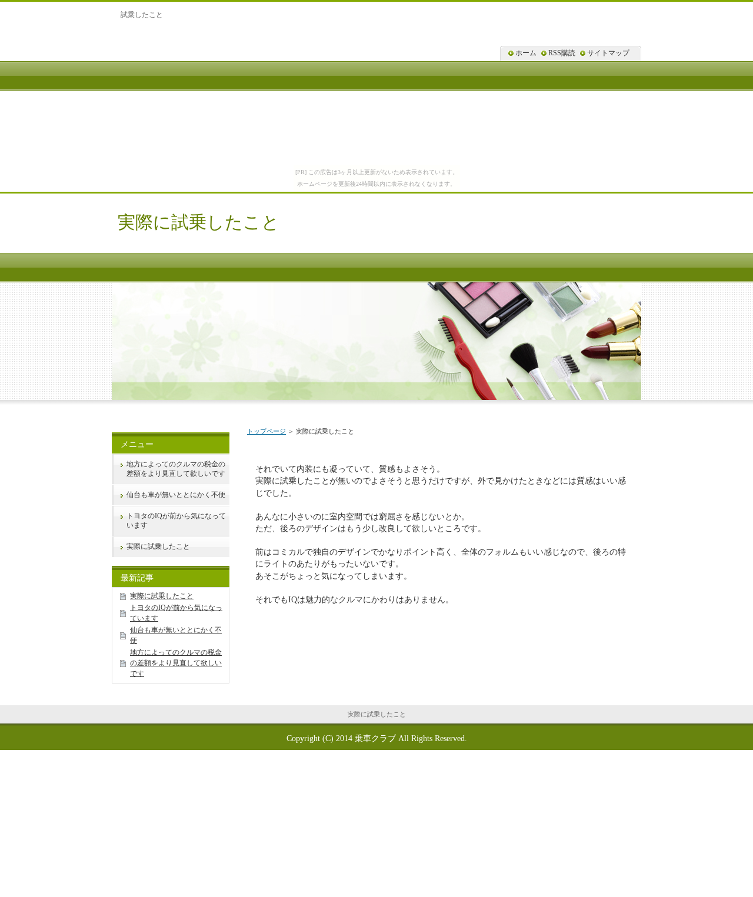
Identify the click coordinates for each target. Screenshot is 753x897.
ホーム (526, 53)
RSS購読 (561, 53)
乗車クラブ (375, 738)
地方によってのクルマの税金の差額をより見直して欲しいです (175, 469)
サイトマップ (608, 53)
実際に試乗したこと (198, 222)
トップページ (266, 431)
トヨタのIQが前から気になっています (176, 520)
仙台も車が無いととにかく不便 (175, 495)
